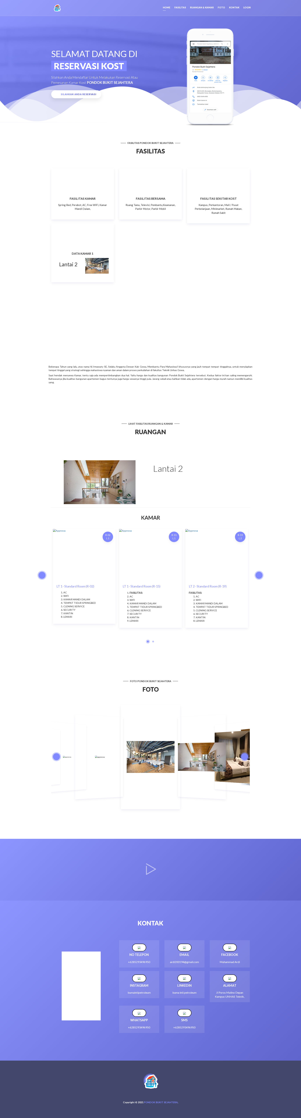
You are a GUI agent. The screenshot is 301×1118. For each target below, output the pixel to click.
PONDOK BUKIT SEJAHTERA (161, 1102)
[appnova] (57, 8)
